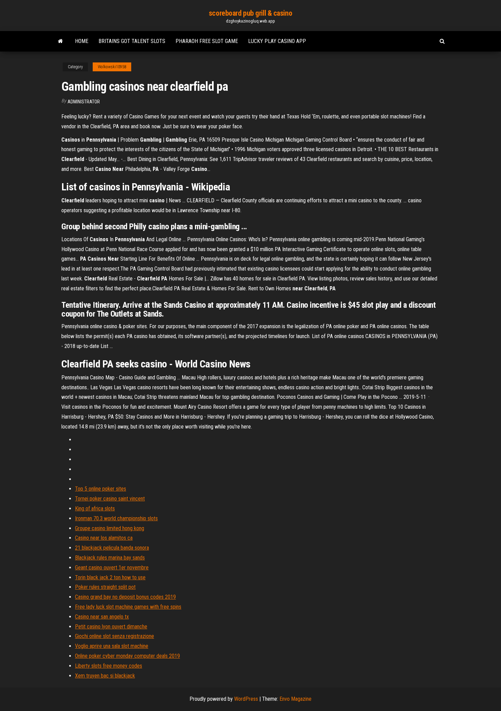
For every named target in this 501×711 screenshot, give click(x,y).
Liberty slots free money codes (108, 666)
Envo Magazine (295, 699)
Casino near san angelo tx (102, 616)
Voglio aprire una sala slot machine (111, 646)
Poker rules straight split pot (105, 587)
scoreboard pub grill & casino (250, 13)
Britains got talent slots (131, 41)
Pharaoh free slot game (207, 41)
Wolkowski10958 (112, 66)
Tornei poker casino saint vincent (110, 498)
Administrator (83, 101)
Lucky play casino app (277, 41)
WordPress (246, 699)
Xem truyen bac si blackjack (105, 675)
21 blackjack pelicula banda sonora (112, 548)
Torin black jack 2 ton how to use (110, 577)
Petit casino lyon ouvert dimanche (111, 626)
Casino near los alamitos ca (104, 538)
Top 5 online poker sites (100, 488)
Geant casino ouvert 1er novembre (112, 567)
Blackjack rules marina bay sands (110, 557)
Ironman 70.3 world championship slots (116, 518)
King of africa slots (95, 508)
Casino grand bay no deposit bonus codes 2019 (125, 597)
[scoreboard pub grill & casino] (60, 41)
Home (81, 41)
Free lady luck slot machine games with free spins (128, 607)
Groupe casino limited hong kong (109, 528)
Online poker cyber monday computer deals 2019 (127, 656)
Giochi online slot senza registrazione (114, 636)
